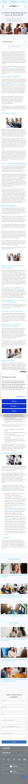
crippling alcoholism (11, 67)
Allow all (14, 401)
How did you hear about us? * (8, 720)
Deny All (14, 411)
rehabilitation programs (17, 289)
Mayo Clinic (21, 271)
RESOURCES (6, 753)
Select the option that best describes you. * (11, 726)
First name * (4, 700)
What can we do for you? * (7, 733)
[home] (14, 6)
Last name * (4, 706)
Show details (19, 396)
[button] (2, 6)
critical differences (8, 305)
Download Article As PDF (14, 46)
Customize (13, 406)
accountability (4, 490)
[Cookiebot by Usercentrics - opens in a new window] (20, 372)
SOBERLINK (6, 748)
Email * (3, 713)
